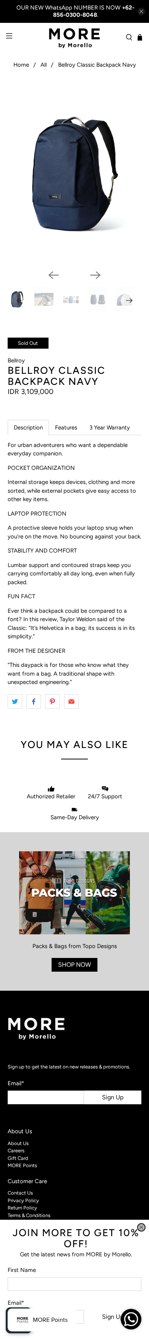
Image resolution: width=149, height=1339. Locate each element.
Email (16, 1302)
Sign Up (112, 1316)
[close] (141, 1227)
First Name (22, 1270)
